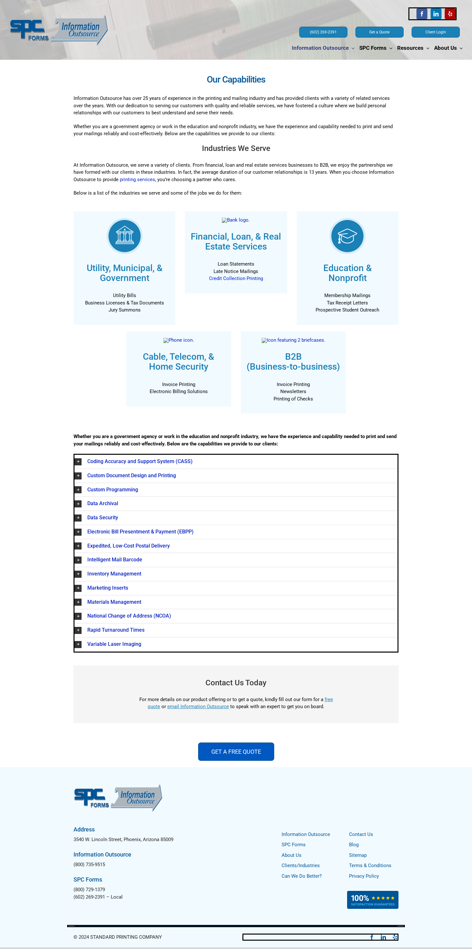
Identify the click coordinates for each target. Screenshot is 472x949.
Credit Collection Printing (236, 278)
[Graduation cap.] (347, 220)
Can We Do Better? (302, 876)
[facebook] (421, 13)
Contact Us (361, 834)
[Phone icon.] (178, 340)
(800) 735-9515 (89, 864)
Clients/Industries (301, 865)
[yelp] (450, 13)
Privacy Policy (364, 876)
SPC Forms (294, 845)
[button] (236, 462)
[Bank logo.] (236, 220)
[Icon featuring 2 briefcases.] (293, 340)
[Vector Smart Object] (124, 220)
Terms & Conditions (370, 865)
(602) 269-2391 (89, 897)
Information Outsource (306, 834)
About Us (292, 855)
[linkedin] (436, 13)
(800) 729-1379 (89, 889)
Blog (354, 845)
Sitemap (358, 855)
